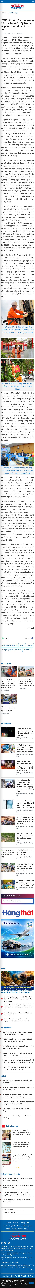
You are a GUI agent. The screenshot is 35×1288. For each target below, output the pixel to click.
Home (5, 13)
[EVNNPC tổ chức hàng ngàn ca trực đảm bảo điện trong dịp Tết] (9, 699)
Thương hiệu (13, 13)
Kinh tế (15, 1223)
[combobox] (17, 901)
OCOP (8, 1229)
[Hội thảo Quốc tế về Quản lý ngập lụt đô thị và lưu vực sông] (8, 854)
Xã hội (3, 1076)
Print (5, 639)
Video (3, 968)
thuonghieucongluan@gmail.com (14, 1257)
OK (31, 1283)
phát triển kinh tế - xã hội (10, 645)
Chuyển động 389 (9, 1226)
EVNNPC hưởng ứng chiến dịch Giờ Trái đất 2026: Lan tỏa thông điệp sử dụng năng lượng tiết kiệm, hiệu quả (9, 683)
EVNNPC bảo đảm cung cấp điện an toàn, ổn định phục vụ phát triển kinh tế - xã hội (17, 25)
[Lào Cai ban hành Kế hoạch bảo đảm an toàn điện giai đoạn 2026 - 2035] (8, 839)
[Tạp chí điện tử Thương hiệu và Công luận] (17, 1236)
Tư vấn (14, 1229)
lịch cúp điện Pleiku (7, 1209)
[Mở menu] (2, 1)
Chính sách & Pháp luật (24, 1226)
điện (22, 645)
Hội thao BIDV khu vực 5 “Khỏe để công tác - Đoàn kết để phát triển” (25, 883)
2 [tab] (19, 1167)
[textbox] (18, 900)
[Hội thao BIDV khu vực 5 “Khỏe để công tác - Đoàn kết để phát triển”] (8, 885)
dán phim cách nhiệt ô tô (9, 1212)
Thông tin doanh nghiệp (10, 1174)
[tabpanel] (17, 1148)
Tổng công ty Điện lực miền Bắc (12, 650)
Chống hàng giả (12, 1126)
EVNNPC (27, 650)
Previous (3, 1167)
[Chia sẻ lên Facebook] (32, 638)
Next (32, 1167)
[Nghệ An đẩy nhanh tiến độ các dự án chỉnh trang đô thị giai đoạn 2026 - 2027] (8, 870)
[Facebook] (2, 1243)
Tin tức (8, 1223)
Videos (26, 1229)
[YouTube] (5, 1243)
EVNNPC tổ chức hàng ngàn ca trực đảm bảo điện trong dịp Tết (8, 709)
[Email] (9, 1243)
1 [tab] (16, 1167)
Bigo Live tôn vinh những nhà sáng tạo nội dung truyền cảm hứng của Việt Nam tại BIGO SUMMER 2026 (25, 765)
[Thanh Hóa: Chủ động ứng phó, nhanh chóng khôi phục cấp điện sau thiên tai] (8, 734)
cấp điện (30, 645)
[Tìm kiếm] (33, 1)
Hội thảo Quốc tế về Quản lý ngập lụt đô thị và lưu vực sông (24, 852)
